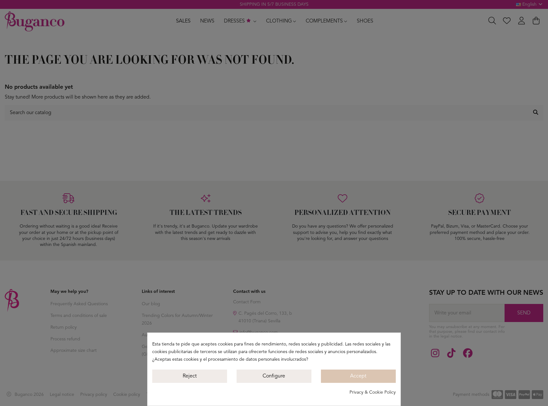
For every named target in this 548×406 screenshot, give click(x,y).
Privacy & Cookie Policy (372, 392)
